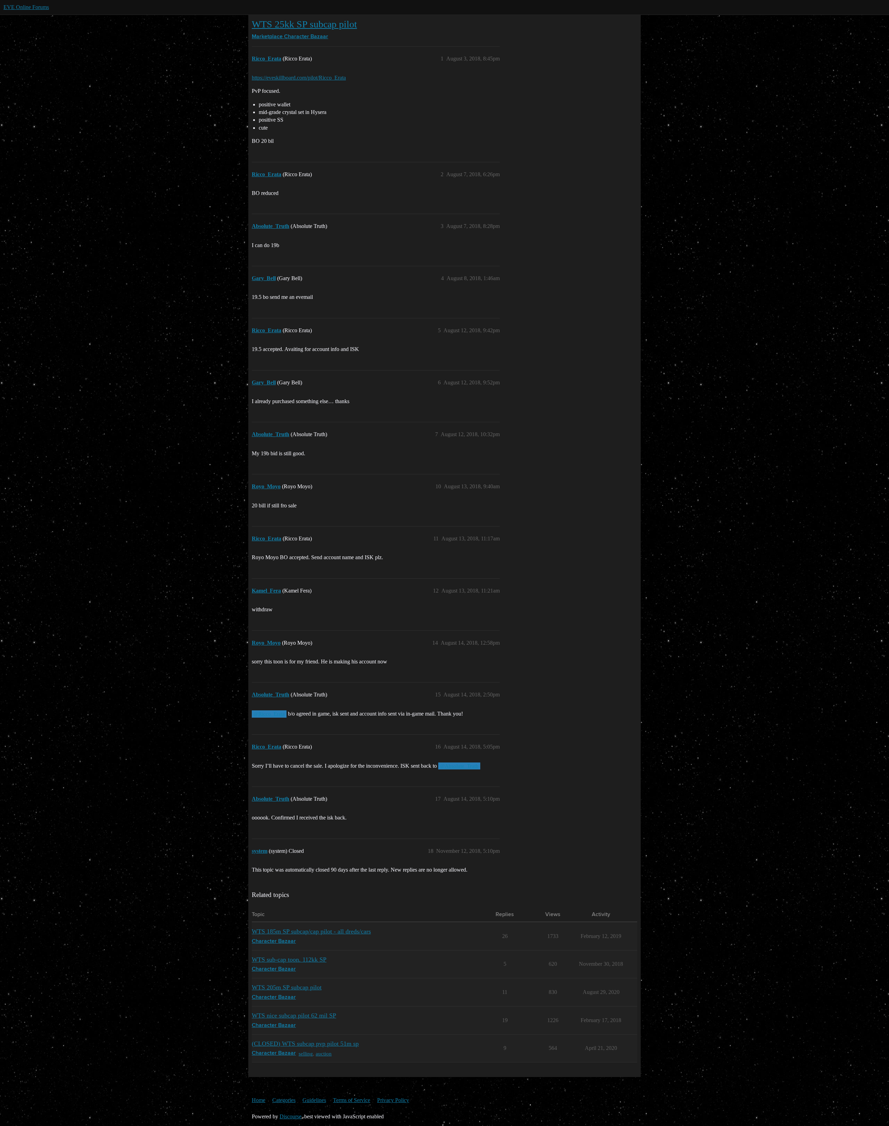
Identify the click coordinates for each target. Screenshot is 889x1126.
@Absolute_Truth (459, 766)
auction (324, 1053)
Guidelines (314, 1100)
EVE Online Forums (26, 7)
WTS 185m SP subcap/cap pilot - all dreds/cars (311, 931)
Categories (284, 1100)
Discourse (290, 1116)
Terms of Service (351, 1100)
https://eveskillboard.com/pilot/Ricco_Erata (299, 78)
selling (306, 1053)
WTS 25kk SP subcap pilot (304, 24)
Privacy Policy (393, 1100)
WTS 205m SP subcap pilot (287, 987)
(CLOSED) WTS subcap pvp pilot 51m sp (305, 1043)
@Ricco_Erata (269, 714)
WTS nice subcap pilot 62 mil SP (294, 1015)
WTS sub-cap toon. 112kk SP (289, 959)
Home (258, 1100)
